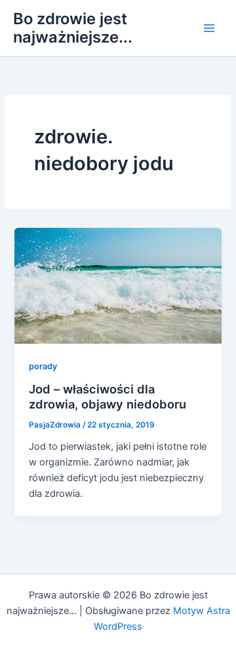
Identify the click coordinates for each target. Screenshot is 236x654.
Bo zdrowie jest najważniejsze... (72, 27)
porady (43, 366)
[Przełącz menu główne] (209, 28)
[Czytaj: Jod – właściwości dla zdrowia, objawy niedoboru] (117, 285)
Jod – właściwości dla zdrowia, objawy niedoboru (107, 397)
